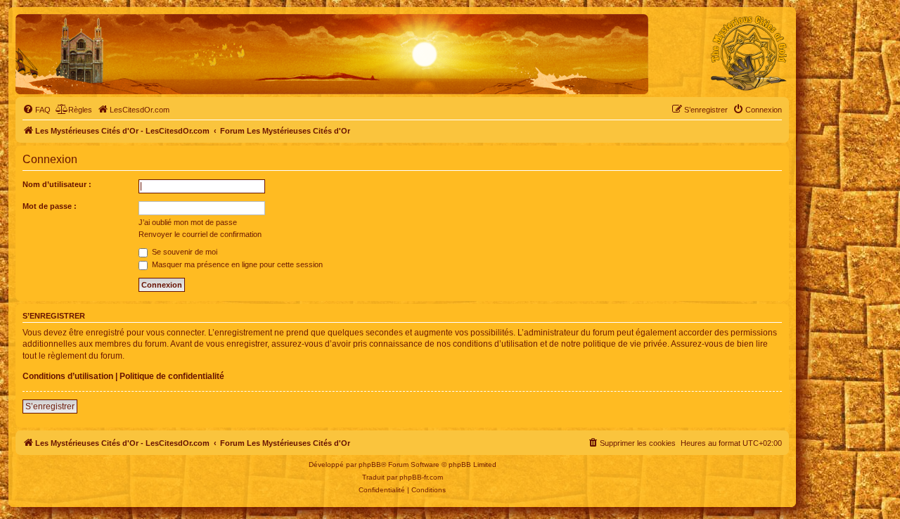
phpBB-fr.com (421, 477)
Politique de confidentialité (172, 376)
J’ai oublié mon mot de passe (188, 222)
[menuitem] (36, 109)
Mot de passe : (49, 206)
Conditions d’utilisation (67, 376)
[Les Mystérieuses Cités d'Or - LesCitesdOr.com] (749, 53)
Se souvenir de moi (183, 252)
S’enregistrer (50, 406)
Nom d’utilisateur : (56, 184)
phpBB (370, 464)
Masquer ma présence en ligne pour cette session (236, 264)
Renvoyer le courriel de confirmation (200, 234)
